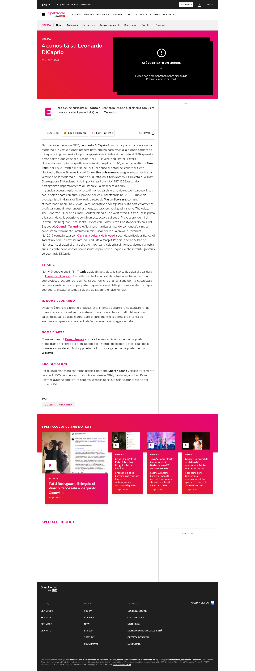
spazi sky (89, 637)
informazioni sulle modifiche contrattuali (136, 660)
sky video (46, 624)
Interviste (89, 25)
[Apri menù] (43, 14)
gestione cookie (137, 611)
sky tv (88, 611)
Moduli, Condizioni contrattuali (84, 660)
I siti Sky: (45, 603)
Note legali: (133, 603)
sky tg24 (46, 617)
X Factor (131, 14)
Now (87, 624)
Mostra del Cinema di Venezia (103, 14)
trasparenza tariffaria (170, 660)
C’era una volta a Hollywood (96, 235)
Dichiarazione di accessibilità (145, 630)
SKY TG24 (168, 14)
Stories (155, 14)
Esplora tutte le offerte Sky (74, 4)
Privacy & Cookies (108, 660)
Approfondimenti (110, 25)
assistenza (186, 660)
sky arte (46, 630)
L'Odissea (75, 14)
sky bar (88, 630)
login (209, 4)
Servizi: (87, 603)
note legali (134, 624)
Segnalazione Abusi (122, 664)
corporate (134, 644)
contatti (197, 660)
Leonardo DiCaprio (57, 276)
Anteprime (73, 25)
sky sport (47, 611)
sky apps (89, 617)
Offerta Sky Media (138, 637)
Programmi (91, 644)
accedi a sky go (200, 602)
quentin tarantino (58, 404)
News (59, 25)
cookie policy (136, 617)
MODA (143, 14)
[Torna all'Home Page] (56, 14)
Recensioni (130, 25)
